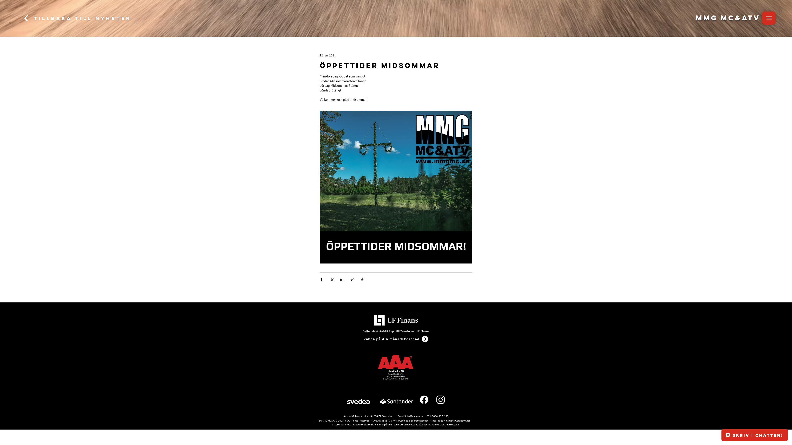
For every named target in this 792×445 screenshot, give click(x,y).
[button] (769, 18)
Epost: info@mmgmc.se (411, 416)
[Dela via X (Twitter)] (332, 279)
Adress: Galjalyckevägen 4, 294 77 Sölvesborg (368, 416)
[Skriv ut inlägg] (362, 279)
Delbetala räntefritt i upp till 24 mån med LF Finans (396, 331)
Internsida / (438, 420)
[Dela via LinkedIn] (342, 279)
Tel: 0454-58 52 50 (437, 416)
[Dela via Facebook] (322, 279)
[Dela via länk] (352, 279)
